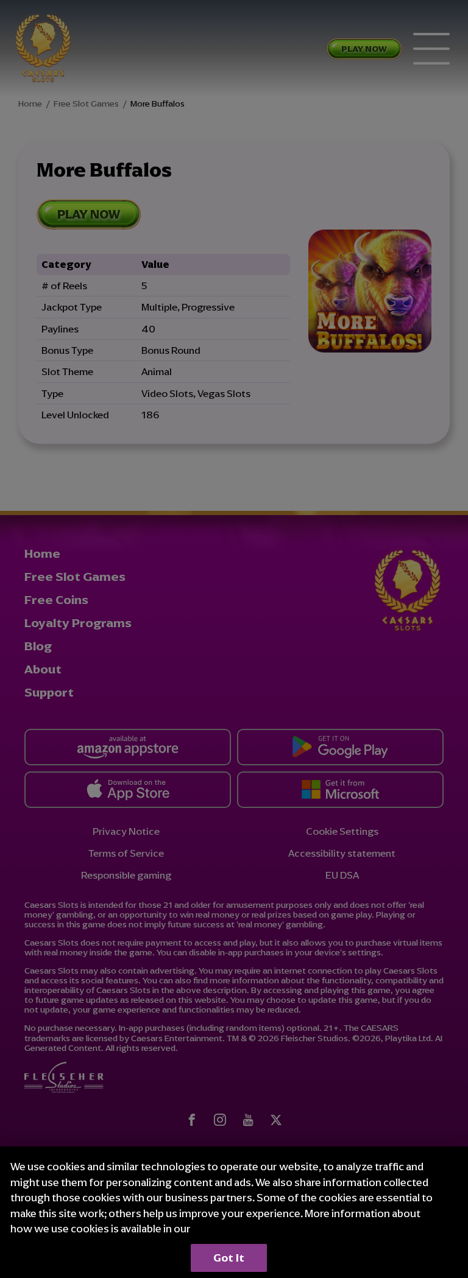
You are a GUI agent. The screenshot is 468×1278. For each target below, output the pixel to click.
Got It (228, 1258)
